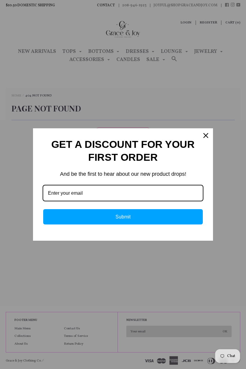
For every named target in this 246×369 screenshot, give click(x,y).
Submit (123, 216)
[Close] (206, 135)
